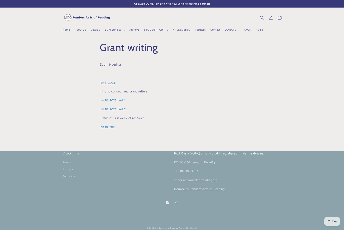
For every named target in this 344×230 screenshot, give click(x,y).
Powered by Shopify (188, 228)
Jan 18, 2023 (108, 127)
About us (68, 169)
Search (67, 162)
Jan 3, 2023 (107, 82)
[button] (115, 30)
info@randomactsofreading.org (196, 180)
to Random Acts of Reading (199, 189)
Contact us (69, 176)
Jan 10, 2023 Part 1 (112, 100)
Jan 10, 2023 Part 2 (113, 109)
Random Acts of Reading (166, 228)
